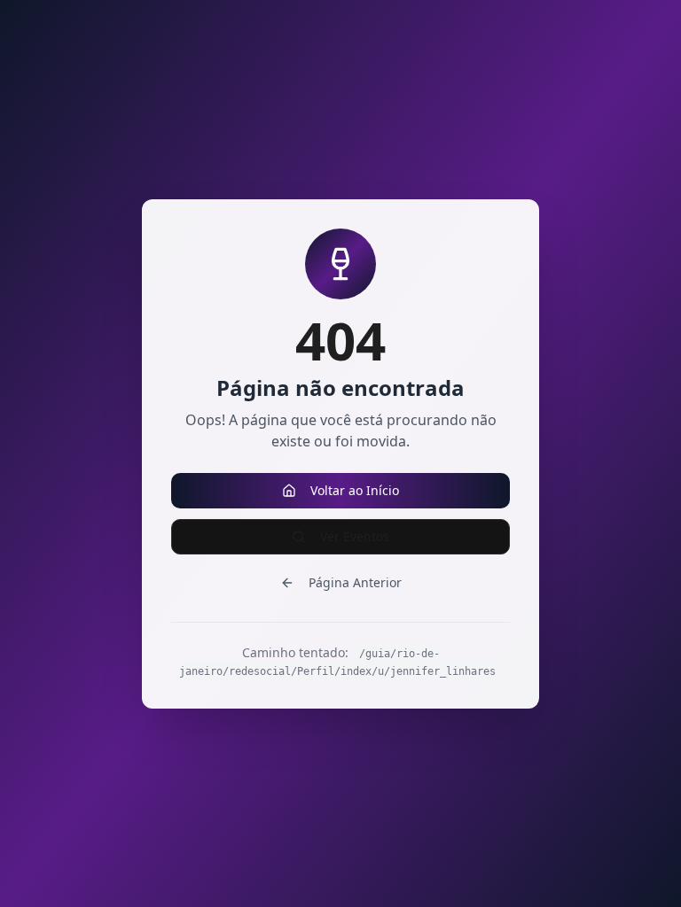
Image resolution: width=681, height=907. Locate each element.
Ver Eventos (354, 536)
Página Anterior (355, 582)
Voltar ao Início (354, 490)
